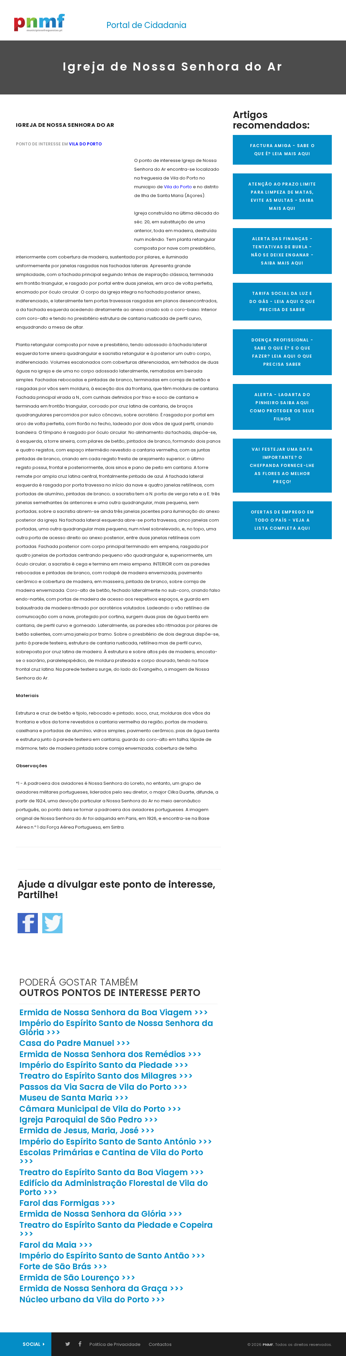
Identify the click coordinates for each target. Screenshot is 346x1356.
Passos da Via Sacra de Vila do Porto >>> (103, 1086)
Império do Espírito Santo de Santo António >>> (115, 1141)
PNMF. (268, 1344)
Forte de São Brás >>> (63, 1266)
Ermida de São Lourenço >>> (77, 1277)
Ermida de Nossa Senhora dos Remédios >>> (110, 1054)
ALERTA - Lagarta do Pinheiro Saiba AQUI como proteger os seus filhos (282, 407)
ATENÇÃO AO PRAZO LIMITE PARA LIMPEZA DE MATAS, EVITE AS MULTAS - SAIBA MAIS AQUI (282, 196)
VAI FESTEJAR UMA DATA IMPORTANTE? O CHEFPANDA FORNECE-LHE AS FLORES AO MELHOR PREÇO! (282, 465)
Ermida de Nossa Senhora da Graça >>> (101, 1288)
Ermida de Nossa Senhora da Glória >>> (100, 1213)
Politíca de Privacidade (115, 1344)
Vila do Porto (85, 144)
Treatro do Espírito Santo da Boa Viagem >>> (111, 1172)
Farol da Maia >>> (56, 1244)
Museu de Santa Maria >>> (74, 1097)
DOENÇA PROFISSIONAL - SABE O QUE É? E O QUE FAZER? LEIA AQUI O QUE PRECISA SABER (282, 352)
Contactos (160, 1344)
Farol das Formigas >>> (67, 1203)
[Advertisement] (66, 198)
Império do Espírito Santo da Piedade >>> (104, 1065)
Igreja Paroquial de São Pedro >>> (88, 1119)
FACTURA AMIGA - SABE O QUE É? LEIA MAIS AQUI (282, 150)
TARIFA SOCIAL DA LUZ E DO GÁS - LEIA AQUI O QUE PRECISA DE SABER (282, 301)
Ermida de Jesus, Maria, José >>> (87, 1130)
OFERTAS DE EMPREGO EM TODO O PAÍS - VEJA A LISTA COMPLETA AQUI (282, 520)
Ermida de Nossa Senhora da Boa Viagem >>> (113, 1012)
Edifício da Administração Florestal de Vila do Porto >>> (113, 1187)
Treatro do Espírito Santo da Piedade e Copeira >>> (116, 1229)
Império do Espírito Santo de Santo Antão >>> (112, 1255)
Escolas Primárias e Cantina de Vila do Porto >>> (111, 1157)
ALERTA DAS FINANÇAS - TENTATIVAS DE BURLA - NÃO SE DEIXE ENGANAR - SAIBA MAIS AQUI (282, 251)
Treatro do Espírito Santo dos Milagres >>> (106, 1075)
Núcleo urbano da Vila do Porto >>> (92, 1299)
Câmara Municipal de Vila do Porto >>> (100, 1108)
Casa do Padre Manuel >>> (74, 1043)
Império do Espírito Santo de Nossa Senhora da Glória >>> (116, 1027)
